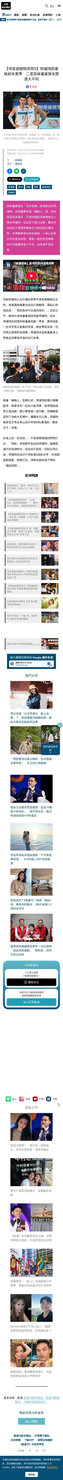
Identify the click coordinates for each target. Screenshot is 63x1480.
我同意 (31, 1474)
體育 (36, 186)
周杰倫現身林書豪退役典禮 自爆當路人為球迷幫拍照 (22, 560)
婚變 (28, 186)
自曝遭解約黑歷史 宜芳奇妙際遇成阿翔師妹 (22, 603)
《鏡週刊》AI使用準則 (31, 1444)
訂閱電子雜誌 (42, 1435)
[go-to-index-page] (28, 86)
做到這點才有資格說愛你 (19, 643)
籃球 (20, 186)
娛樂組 (18, 160)
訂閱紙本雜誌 (6, 6)
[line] (21, 1450)
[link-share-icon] (23, 171)
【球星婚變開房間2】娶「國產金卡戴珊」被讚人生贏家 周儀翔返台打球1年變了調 (23, 531)
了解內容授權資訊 (34, 1402)
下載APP (29, 1440)
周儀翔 (11, 192)
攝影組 (18, 163)
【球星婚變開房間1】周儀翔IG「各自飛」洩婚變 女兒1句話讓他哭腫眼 (22, 517)
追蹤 (27, 1099)
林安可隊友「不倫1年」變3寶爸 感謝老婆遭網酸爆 (22, 617)
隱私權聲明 (52, 1467)
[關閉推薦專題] (59, 725)
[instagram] (36, 1450)
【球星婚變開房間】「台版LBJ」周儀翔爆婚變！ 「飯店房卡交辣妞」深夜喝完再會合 (22, 502)
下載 (54, 1099)
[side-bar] (59, 6)
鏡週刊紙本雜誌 (33, 1398)
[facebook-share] (9, 171)
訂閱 (41, 1099)
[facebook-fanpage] (29, 1450)
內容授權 (15, 1440)
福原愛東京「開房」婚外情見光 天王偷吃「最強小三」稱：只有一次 (23, 488)
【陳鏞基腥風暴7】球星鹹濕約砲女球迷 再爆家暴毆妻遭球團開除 (22, 588)
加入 (14, 1099)
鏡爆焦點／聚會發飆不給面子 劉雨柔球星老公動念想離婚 (22, 546)
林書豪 (11, 186)
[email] (43, 1450)
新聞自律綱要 (45, 1440)
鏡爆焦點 (46, 186)
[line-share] (16, 171)
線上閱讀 (31, 1421)
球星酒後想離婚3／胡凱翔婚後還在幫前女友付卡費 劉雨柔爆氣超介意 (22, 574)
